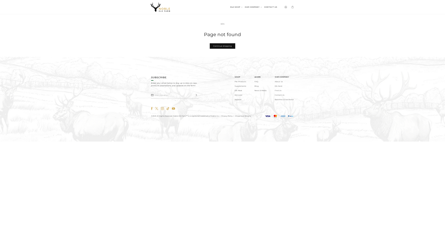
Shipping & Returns (243, 116)
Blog (256, 86)
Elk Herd (278, 86)
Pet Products (240, 82)
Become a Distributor (284, 99)
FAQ (256, 82)
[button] (236, 7)
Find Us (278, 90)
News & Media (260, 90)
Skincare (238, 95)
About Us (279, 82)
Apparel (238, 99)
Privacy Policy (227, 116)
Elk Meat (238, 90)
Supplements (240, 86)
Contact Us (279, 95)
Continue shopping (222, 46)
